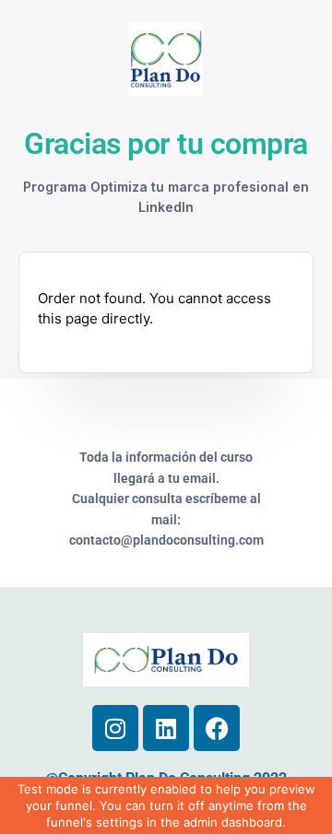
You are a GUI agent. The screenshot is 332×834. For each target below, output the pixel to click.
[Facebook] (217, 728)
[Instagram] (115, 728)
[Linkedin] (166, 728)
